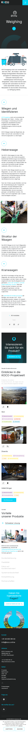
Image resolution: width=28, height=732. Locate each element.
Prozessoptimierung (8, 419)
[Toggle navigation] (25, 2)
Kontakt (3, 675)
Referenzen (4, 672)
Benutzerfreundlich (8, 416)
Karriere (3, 677)
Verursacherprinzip (13, 458)
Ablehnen (20, 729)
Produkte (4, 670)
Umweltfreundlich (7, 421)
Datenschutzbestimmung (8, 679)
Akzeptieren (9, 729)
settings (20, 725)
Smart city (18, 419)
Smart (5, 458)
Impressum (4, 688)
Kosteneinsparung (19, 416)
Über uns (4, 673)
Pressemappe (5, 686)
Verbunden (17, 421)
